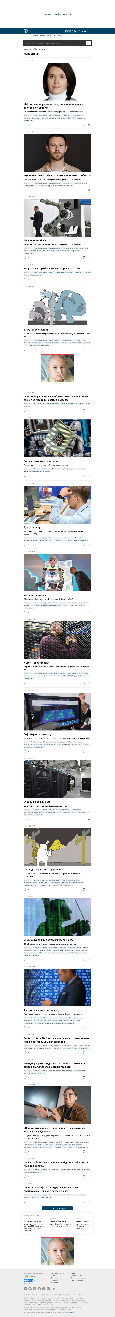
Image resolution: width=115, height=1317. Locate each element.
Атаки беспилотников (75, 36)
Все (38, 1216)
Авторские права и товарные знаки (55, 742)
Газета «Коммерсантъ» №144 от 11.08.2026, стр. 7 (58, 605)
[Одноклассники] (39, 1288)
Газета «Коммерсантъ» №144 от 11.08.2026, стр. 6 (50, 540)
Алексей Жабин (79, 115)
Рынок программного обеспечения (74, 1071)
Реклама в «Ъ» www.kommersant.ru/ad (57, 14)
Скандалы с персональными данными (57, 950)
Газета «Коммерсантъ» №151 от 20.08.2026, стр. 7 (58, 118)
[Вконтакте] (30, 1288)
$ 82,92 (35, 36)
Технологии (67, 115)
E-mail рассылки (77, 1280)
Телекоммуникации (40, 115)
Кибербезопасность (56, 538)
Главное (33, 251)
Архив (53, 1276)
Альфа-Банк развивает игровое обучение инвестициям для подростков (87, 1226)
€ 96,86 (42, 36)
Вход (81, 31)
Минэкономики (54, 340)
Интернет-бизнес (55, 1071)
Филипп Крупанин (81, 538)
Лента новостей (36, 275)
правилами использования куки (55, 43)
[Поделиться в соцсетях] (88, 125)
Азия (50, 1046)
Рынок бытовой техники (42, 469)
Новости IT (28, 115)
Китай (75, 1046)
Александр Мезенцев (32, 471)
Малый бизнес (73, 673)
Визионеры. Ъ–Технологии (74, 1142)
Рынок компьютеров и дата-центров (61, 272)
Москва (51, 810)
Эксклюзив (35, 118)
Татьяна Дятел (55, 883)
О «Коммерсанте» (57, 1273)
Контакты (54, 1278)
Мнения (27, 118)
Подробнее (70, 1313)
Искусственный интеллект (57, 603)
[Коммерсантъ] (26, 31)
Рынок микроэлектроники (42, 1048)
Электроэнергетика (31, 883)
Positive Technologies (56, 1142)
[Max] (48, 1288)
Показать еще (57, 1208)
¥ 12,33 (49, 36)
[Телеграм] (25, 1288)
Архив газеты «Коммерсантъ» (63, 186)
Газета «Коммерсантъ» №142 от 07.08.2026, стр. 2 (74, 744)
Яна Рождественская (70, 1048)
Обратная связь (77, 1276)
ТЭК (78, 880)
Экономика (38, 742)
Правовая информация (79, 1278)
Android (73, 1273)
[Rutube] (43, 1288)
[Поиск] (85, 30)
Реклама (54, 1280)
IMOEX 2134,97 (58, 36)
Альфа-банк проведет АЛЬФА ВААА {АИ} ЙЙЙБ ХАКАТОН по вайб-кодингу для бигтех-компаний (34, 1227)
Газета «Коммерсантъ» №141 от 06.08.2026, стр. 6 (74, 812)
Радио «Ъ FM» (45, 471)
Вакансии (54, 1283)
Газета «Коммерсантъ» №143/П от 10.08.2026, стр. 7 (62, 676)
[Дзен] (34, 1288)
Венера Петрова (50, 744)
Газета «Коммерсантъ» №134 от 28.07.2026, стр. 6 (65, 953)
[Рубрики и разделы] (89, 30)
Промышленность (55, 115)
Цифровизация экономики (53, 1020)
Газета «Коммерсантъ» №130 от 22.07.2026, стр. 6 (50, 1147)
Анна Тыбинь (44, 883)
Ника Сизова (39, 343)
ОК (88, 43)
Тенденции (67, 248)
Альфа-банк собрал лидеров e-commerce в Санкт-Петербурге (61, 1225)
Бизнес (36, 404)
